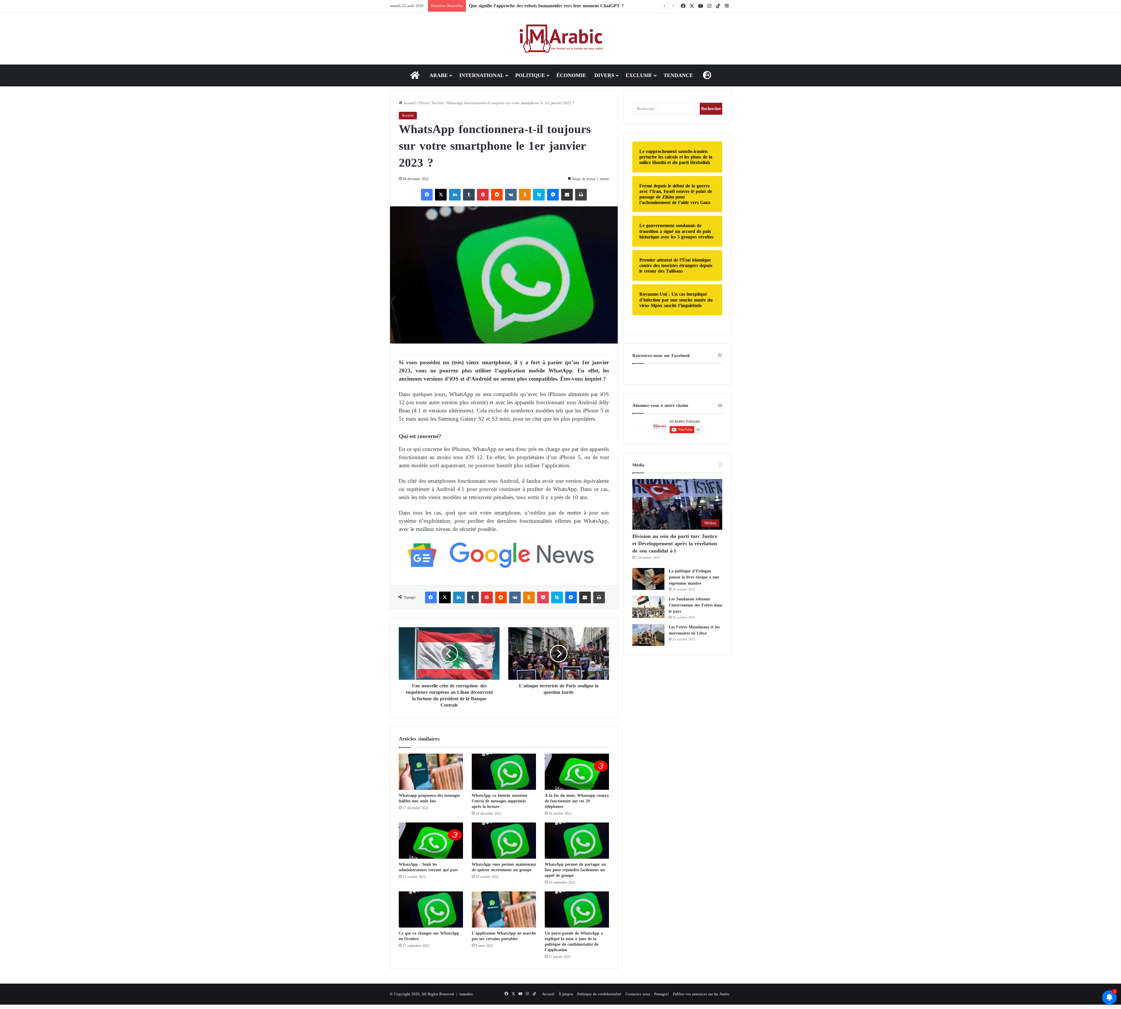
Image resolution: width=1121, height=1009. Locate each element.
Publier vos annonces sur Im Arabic (701, 994)
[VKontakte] (511, 195)
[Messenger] (553, 195)
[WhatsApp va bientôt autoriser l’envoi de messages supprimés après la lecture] (504, 772)
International (481, 75)
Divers (604, 75)
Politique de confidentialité (599, 994)
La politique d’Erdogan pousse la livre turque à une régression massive (694, 577)
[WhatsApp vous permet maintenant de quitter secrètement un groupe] (504, 840)
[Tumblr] (469, 195)
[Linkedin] (455, 195)
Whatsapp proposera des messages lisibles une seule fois (429, 798)
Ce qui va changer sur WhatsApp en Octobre (429, 936)
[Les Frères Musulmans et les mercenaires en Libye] (648, 635)
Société (437, 103)
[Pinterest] (483, 195)
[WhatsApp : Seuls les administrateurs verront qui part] (431, 840)
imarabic (466, 994)
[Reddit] (497, 195)
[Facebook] (427, 195)
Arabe (438, 75)
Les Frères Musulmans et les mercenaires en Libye (694, 630)
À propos (565, 994)
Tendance (678, 75)
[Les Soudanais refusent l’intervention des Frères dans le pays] (648, 607)
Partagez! (661, 994)
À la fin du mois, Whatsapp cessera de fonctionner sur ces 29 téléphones (577, 801)
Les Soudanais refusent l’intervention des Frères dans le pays (695, 605)
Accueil (409, 103)
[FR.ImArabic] (561, 38)
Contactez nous (637, 994)
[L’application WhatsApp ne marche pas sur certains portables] (504, 909)
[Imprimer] (581, 195)
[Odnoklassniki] (525, 195)
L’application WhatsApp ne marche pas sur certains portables (504, 936)
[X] (441, 195)
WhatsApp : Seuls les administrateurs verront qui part (429, 867)
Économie (571, 75)
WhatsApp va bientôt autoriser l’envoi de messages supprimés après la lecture (500, 801)
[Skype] (539, 195)
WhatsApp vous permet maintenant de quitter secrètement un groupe (504, 867)
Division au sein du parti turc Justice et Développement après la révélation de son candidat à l (674, 543)
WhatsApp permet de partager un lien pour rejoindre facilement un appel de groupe (575, 869)
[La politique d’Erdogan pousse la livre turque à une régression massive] (648, 579)
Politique (530, 75)
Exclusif (639, 75)
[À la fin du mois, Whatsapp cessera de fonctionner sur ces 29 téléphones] (577, 772)
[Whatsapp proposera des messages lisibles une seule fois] (431, 772)
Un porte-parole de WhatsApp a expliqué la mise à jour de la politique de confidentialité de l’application (574, 941)
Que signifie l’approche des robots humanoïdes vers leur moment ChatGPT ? (546, 5)
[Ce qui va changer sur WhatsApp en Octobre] (431, 909)
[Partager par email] (567, 195)
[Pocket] (543, 597)
